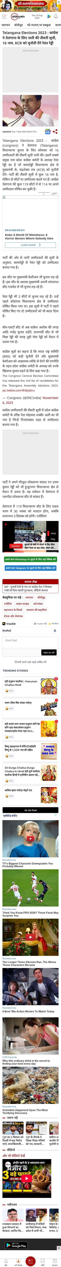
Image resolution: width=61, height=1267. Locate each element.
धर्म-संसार (38, 604)
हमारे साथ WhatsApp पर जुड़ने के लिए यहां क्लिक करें (30, 559)
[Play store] (49, 16)
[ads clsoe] (59, 1248)
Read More (16, 546)
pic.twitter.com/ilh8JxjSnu (18, 390)
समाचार (6, 25)
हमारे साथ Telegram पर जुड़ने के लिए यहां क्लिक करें (30, 568)
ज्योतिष (8, 604)
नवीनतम (12, 1204)
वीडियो (11, 1150)
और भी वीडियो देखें (13, 1156)
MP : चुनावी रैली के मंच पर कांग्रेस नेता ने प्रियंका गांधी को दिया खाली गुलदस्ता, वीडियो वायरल (28, 588)
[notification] (56, 16)
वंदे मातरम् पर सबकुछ (39, 25)
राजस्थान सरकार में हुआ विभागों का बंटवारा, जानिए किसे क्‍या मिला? (12, 1227)
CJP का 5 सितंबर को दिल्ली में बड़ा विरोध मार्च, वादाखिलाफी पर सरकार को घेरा (12, 1140)
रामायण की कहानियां (36, 610)
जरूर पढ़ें (12, 1118)
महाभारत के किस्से (13, 610)
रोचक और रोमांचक (13, 616)
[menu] (5, 16)
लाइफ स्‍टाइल (22, 604)
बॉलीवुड (18, 25)
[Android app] (16, 1245)
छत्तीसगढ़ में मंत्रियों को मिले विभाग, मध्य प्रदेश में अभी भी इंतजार (36, 1227)
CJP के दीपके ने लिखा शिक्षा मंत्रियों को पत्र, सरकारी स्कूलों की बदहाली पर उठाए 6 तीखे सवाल (35, 1140)
